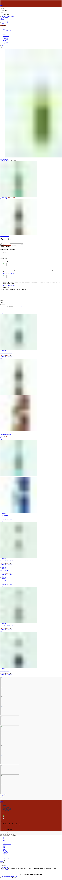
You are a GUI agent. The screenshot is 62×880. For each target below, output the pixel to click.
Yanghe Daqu (3, 794)
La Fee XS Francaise (4, 236)
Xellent (1, 802)
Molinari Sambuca (5, 570)
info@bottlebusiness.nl (10, 825)
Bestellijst (1, 5)
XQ (1, 798)
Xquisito (2, 797)
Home (1, 160)
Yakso (1, 795)
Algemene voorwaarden (7, 808)
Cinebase (5, 832)
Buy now (13, 245)
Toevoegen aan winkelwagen (6, 245)
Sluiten (1, 861)
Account (4, 806)
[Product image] (18, 430)
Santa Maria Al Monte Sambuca (8, 626)
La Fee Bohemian (4, 197)
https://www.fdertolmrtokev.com (9, 285)
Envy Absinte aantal (6, 244)
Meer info (2, 869)
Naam (1, 300)
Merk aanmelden (6, 810)
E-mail (1, 302)
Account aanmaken (4, 867)
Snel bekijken (3, 350)
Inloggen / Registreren (7, 857)
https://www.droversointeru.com (9, 273)
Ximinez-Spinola (3, 799)
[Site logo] (3, 16)
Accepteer (6, 869)
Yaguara (2, 796)
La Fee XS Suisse (4, 515)
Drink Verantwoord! (7, 809)
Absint (18, 306)
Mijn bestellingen (6, 807)
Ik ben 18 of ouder (4, 876)
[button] (6, 356)
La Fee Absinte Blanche (6, 353)
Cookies (4, 805)
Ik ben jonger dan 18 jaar (12, 876)
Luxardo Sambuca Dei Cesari (7, 561)
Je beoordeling (3, 298)
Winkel (4, 160)
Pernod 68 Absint (4, 580)
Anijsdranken (8, 160)
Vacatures (7, 42)
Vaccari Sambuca (4, 671)
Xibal (1, 801)
